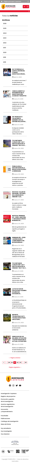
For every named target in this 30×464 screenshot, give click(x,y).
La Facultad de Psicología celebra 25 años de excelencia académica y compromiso (19, 293)
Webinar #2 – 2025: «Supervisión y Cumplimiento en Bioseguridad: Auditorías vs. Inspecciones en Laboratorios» (19, 242)
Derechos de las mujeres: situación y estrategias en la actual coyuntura (19, 339)
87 (26, 362)
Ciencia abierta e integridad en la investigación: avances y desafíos (19, 93)
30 (12, 362)
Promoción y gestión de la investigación (7, 400)
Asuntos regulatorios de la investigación (8, 405)
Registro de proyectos (8, 396)
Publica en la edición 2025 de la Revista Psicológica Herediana (19, 168)
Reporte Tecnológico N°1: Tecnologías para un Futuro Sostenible (19, 318)
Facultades (4, 416)
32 (17, 362)
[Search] (24, 6)
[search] (24, 6)
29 (9, 362)
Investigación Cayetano (9, 393)
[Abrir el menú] (28, 1)
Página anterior (14, 358)
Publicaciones (5, 418)
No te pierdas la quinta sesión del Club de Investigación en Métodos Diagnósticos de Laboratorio (18, 74)
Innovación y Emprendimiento (7, 410)
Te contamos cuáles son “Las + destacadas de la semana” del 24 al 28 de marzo (19, 144)
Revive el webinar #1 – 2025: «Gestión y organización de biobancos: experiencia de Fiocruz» (19, 219)
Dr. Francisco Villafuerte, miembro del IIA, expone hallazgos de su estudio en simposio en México (19, 121)
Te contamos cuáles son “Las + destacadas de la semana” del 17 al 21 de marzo (19, 266)
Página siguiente (15, 367)
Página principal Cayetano (12, 1)
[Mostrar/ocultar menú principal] (27, 6)
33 (20, 362)
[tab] (15, 23)
